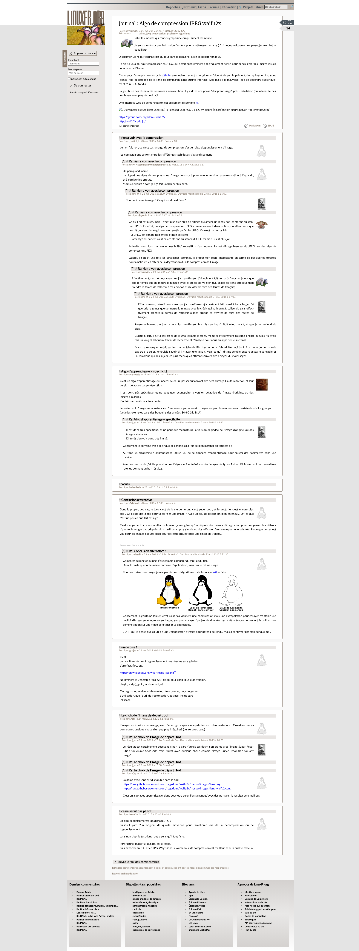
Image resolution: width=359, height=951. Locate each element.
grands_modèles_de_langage (147, 899)
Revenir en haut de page (125, 874)
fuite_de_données (141, 926)
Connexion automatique (83, 79)
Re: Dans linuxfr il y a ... (87, 902)
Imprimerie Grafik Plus (199, 930)
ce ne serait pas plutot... (137, 811)
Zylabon (133, 503)
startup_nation (140, 920)
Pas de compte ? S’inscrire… (84, 93)
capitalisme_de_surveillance (146, 930)
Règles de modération (255, 916)
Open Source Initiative (200, 926)
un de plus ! (129, 647)
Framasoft (193, 916)
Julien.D (136, 554)
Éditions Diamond (197, 902)
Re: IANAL (81, 899)
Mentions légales (253, 892)
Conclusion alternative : (137, 499)
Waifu (125, 484)
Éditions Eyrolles (197, 906)
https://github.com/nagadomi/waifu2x (142, 117)
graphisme (172, 33)
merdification (139, 895)
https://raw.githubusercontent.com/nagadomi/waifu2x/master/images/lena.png (171, 784)
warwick (133, 31)
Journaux (189, 7)
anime (142, 33)
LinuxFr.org (86, 25)
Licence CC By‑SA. (175, 31)
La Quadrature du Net (199, 920)
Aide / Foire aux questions (257, 906)
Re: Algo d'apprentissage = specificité (154, 419)
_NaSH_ (133, 141)
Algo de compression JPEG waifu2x (180, 24)
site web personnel (155, 165)
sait (215, 572)
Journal (127, 24)
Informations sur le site (256, 902)
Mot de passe (75, 69)
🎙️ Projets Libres (251, 7)
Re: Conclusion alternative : (147, 551)
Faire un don (251, 895)
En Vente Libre (196, 913)
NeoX (132, 814)
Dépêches (173, 7)
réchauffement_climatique (145, 902)
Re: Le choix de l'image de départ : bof (155, 737)
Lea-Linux (193, 923)
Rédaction (229, 7)
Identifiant (73, 60)
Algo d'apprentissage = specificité (144, 371)
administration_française (145, 906)
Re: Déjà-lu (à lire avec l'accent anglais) (95, 916)
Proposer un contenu (84, 53)
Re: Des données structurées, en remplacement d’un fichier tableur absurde (113, 906)
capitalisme (138, 913)
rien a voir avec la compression (142, 137)
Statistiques (250, 920)
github (166, 75)
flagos (141, 215)
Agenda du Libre (197, 892)
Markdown (254, 126)
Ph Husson (138, 165)
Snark (132, 719)
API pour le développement (258, 923)
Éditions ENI (195, 909)
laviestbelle (135, 487)
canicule (137, 909)
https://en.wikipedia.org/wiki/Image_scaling (147, 672)
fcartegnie (134, 375)
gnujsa (132, 650)
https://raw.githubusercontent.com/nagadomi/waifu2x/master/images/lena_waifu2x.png (177, 788)
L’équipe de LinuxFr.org (256, 899)
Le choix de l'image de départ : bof (144, 715)
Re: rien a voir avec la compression (152, 161)
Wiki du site (250, 913)
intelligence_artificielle (143, 892)
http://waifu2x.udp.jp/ (132, 121)
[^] (123, 161)
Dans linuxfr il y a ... (86, 913)
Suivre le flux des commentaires (138, 861)
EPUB (271, 126)
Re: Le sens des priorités (88, 926)
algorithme (184, 33)
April (191, 895)
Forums (213, 7)
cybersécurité (139, 916)
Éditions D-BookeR (198, 899)
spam (135, 923)
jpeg (148, 33)
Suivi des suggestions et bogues (260, 909)
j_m (137, 194)
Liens (202, 7)
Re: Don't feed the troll (87, 895)
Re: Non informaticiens (87, 909)
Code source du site (254, 926)
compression (158, 33)
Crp (134, 773)
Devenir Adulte (83, 892)
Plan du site (250, 930)
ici (197, 102)
